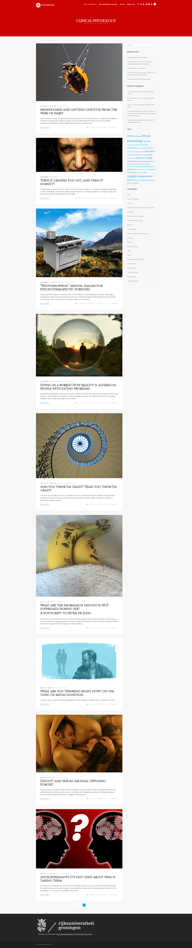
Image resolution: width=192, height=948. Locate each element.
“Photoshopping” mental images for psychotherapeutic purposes (71, 288)
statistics (139, 172)
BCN (135, 136)
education (150, 151)
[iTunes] (143, 4)
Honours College (144, 157)
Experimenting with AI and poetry (137, 57)
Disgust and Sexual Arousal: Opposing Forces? (73, 783)
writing (135, 183)
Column (129, 203)
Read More (45, 127)
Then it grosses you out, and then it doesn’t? (71, 182)
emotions (131, 154)
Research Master (140, 169)
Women (129, 183)
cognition (147, 141)
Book (139, 136)
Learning (130, 238)
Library (129, 242)
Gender (129, 158)
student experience (139, 176)
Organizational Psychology (135, 259)
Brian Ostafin (62, 106)
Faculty (129, 225)
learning (145, 161)
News (129, 251)
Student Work (131, 277)
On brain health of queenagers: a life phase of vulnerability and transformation (141, 74)
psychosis (153, 166)
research (131, 169)
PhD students (131, 264)
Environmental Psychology (135, 216)
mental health (131, 164)
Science (147, 169)
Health (133, 158)
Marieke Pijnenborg (65, 483)
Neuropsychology (145, 164)
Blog (122, 4)
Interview (131, 161)
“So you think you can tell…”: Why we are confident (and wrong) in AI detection (139, 63)
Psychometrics (131, 268)
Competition (130, 145)
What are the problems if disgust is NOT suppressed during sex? (74, 607)
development (141, 148)
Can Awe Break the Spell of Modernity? (139, 79)
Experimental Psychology (135, 220)
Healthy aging (131, 229)
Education (102, 198)
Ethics (143, 155)
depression (132, 148)
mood (137, 164)
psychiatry (147, 166)
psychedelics (139, 166)
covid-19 (137, 145)
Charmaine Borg (61, 602)
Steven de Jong (61, 688)
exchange (148, 154)
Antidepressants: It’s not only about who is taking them (78, 879)
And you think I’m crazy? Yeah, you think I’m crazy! (78, 488)
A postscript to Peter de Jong (65, 613)
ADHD (130, 136)
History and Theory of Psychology (137, 233)
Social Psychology (132, 272)
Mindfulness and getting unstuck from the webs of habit (78, 111)
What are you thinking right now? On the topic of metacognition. (77, 693)
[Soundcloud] (146, 4)
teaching (137, 180)
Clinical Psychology (97, 127)
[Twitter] (141, 4)
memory (152, 161)
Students (130, 180)
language (139, 161)
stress (144, 172)
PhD (134, 166)
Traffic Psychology (132, 281)
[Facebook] (138, 4)
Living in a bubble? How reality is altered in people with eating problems (78, 387)
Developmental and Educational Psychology (140, 207)
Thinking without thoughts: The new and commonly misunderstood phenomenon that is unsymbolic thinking (141, 113)
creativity (144, 145)
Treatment (144, 180)
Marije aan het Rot (66, 177)
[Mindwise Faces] (149, 4)
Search (155, 4)
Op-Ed (129, 255)
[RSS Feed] (151, 4)
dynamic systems (139, 151)
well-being (151, 180)
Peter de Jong (61, 777)
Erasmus (138, 155)
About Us (131, 4)
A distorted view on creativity (136, 68)
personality (130, 166)
